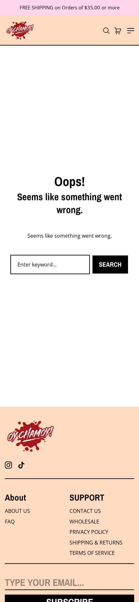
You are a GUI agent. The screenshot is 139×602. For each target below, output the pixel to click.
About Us (17, 510)
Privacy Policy (89, 531)
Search (110, 264)
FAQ (10, 521)
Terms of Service (92, 552)
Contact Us (85, 510)
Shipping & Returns (96, 542)
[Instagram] (8, 465)
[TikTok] (21, 465)
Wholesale (84, 521)
